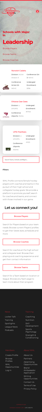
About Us (28, 355)
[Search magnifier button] (36, 159)
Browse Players (10, 48)
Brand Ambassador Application (30, 370)
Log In (8, 370)
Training (9, 320)
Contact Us (29, 382)
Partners (28, 359)
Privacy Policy (30, 389)
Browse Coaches (10, 60)
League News (11, 327)
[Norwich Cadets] (21, 78)
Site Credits (29, 407)
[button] (30, 12)
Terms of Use (30, 385)
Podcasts (9, 330)
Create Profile (11, 355)
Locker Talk (10, 317)
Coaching (30, 317)
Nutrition (30, 320)
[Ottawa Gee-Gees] (21, 107)
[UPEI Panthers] (21, 140)
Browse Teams (9, 54)
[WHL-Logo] (11, 11)
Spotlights (10, 323)
